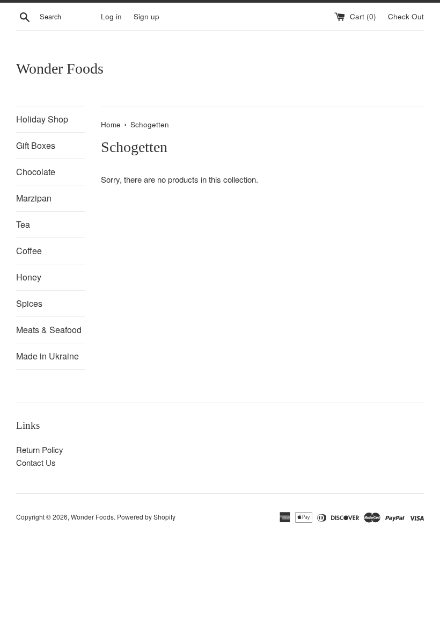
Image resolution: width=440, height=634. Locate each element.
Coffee (29, 250)
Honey (28, 277)
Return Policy (39, 449)
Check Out (406, 16)
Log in (111, 16)
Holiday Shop (42, 119)
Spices (29, 303)
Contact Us (36, 462)
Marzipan (34, 198)
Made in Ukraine (47, 356)
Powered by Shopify (146, 516)
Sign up (146, 16)
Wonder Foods (60, 68)
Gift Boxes (35, 145)
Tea (23, 224)
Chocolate (35, 171)
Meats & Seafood (49, 329)
